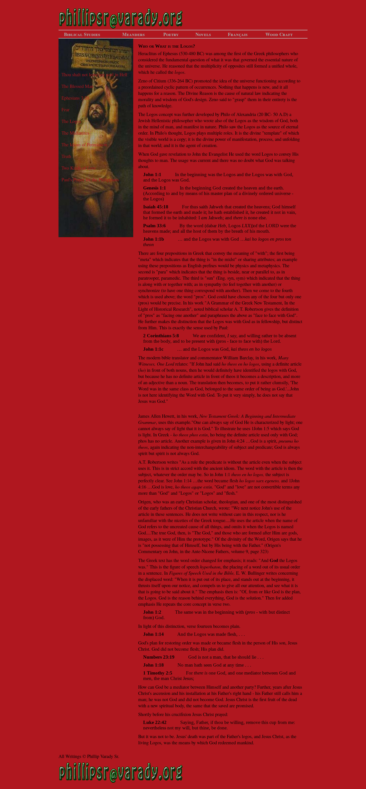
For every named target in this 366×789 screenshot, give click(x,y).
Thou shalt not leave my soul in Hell (94, 74)
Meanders (133, 34)
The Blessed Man (77, 86)
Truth (66, 156)
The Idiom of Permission (84, 144)
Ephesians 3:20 (75, 98)
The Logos (71, 121)
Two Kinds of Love (78, 168)
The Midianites (75, 133)
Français (237, 34)
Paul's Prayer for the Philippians (90, 179)
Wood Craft (279, 34)
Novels (203, 34)
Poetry (171, 34)
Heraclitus (147, 53)
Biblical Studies (82, 34)
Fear (65, 109)
